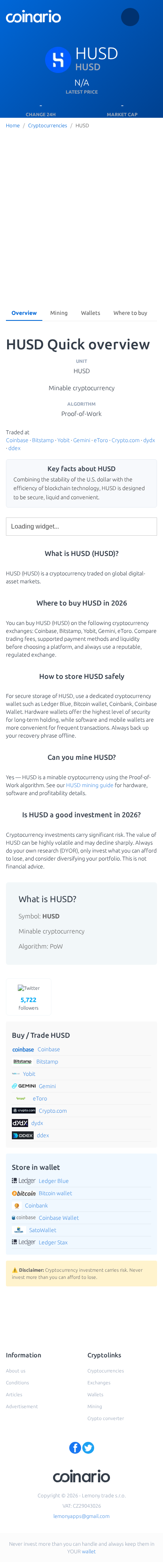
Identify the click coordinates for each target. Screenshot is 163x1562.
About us (15, 1370)
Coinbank (36, 1205)
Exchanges (98, 1382)
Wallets (90, 313)
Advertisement (22, 1406)
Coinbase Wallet (59, 1218)
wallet (89, 1551)
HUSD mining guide (90, 785)
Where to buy (130, 313)
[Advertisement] (81, 217)
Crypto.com (126, 440)
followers (28, 1003)
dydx (149, 440)
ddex (14, 448)
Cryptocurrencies (47, 125)
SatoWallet (42, 1230)
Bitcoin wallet (55, 1193)
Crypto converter (105, 1418)
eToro (101, 440)
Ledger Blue (54, 1181)
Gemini (81, 440)
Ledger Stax (53, 1242)
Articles (14, 1394)
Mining (59, 313)
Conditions (17, 1382)
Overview (24, 313)
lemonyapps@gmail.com (81, 1516)
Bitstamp (43, 440)
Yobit (63, 440)
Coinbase (17, 440)
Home (13, 125)
